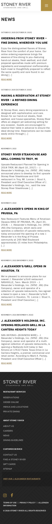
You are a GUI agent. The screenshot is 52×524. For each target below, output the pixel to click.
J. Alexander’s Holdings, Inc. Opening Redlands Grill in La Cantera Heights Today (23, 325)
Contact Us (10, 454)
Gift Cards (9, 464)
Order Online (11, 402)
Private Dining (11, 411)
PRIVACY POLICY (28, 502)
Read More (6, 79)
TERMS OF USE (10, 502)
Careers (8, 431)
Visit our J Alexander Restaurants (21, 479)
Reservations (11, 397)
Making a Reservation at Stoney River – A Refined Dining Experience (26, 100)
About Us (8, 426)
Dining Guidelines (13, 440)
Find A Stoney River (14, 459)
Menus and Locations (15, 407)
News (6, 435)
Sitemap (7, 469)
